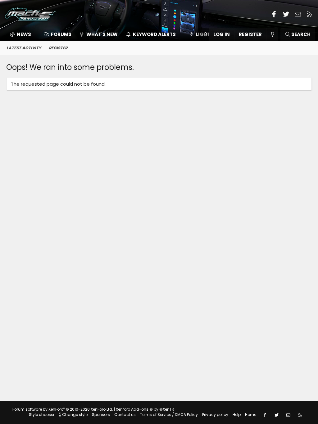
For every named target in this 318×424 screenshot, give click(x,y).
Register (58, 48)
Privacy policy (215, 414)
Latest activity (24, 48)
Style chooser (41, 414)
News (24, 34)
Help (237, 414)
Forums (61, 34)
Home (250, 414)
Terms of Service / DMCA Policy (169, 414)
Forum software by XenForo (62, 409)
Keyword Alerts (154, 34)
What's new (102, 34)
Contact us (125, 414)
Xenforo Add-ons (145, 409)
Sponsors (101, 414)
